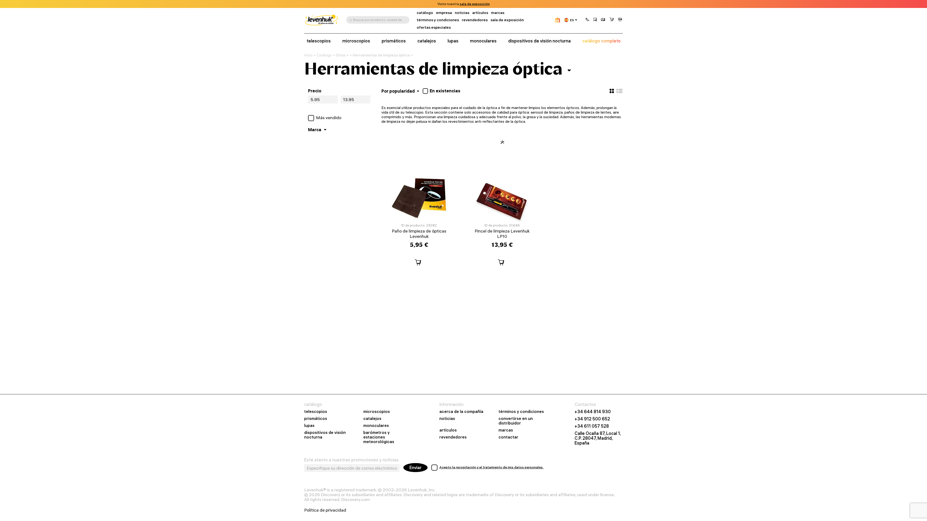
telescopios (319, 41)
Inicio (308, 55)
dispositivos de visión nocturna (539, 41)
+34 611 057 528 (592, 426)
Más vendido (328, 117)
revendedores (475, 20)
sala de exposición (507, 20)
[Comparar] (603, 20)
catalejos (426, 41)
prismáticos (394, 41)
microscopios (356, 41)
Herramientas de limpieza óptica (381, 55)
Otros (341, 55)
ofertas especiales (434, 27)
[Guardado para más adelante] (595, 20)
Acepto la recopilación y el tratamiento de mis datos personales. (491, 467)
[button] (587, 20)
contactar (508, 437)
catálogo (425, 12)
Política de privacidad (325, 510)
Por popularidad (398, 91)
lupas (453, 41)
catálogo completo (601, 41)
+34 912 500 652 (592, 419)
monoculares (483, 41)
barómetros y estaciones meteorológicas (378, 437)
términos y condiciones (438, 20)
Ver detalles (497, 4)
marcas (497, 12)
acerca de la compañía (461, 411)
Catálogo (324, 55)
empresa (444, 12)
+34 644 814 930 (593, 411)
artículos (480, 12)
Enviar (415, 467)
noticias (462, 12)
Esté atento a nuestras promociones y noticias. (352, 460)
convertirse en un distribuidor (516, 420)
